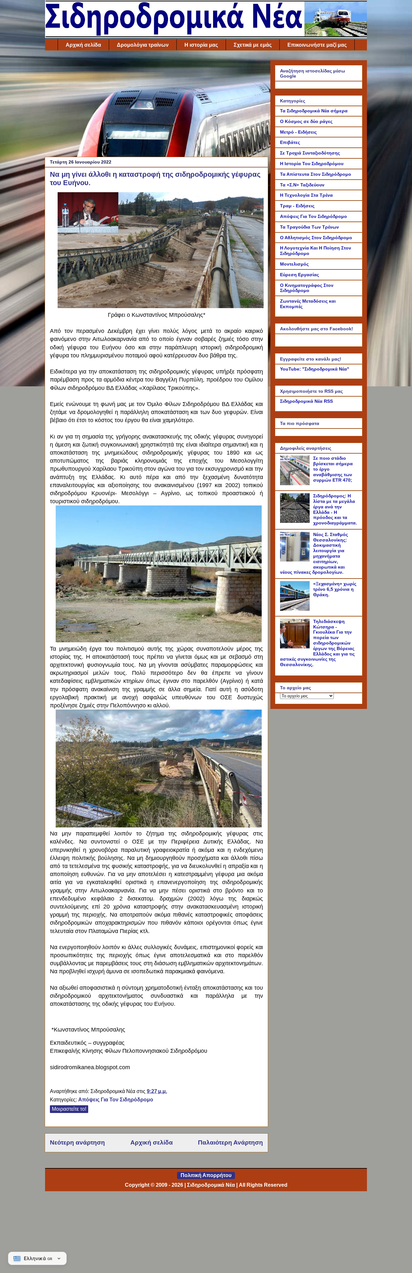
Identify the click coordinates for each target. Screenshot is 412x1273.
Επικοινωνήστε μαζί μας (317, 45)
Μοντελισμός (294, 264)
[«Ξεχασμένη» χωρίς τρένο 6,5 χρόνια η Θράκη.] (296, 609)
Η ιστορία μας (201, 45)
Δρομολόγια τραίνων (143, 45)
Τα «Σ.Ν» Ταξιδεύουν (302, 184)
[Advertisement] (156, 105)
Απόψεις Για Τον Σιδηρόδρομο (115, 1099)
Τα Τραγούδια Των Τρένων (309, 227)
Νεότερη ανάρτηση (77, 1142)
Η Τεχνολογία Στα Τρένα (306, 195)
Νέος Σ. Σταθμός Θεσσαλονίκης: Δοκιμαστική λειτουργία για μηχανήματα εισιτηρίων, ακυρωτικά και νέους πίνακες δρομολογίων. (314, 553)
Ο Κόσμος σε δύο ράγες (306, 121)
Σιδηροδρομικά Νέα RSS (306, 401)
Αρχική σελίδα (83, 45)
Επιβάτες (290, 142)
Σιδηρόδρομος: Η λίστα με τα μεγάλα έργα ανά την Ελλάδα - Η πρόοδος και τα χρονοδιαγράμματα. (335, 509)
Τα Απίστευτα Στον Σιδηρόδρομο (315, 174)
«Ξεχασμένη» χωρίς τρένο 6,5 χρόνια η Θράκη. (334, 589)
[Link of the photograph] (161, 305)
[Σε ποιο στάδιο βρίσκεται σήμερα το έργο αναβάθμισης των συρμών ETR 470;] (296, 483)
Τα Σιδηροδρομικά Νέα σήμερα (314, 110)
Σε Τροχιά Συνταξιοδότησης (310, 153)
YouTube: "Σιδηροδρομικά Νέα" (314, 369)
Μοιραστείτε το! (69, 1109)
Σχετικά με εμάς (253, 45)
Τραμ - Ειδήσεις (297, 205)
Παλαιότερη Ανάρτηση (230, 1142)
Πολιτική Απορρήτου (206, 1175)
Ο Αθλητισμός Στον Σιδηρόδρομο (316, 237)
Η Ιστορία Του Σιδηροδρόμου (311, 163)
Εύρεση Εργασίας (299, 274)
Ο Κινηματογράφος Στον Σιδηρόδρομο (306, 288)
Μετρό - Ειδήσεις (298, 132)
